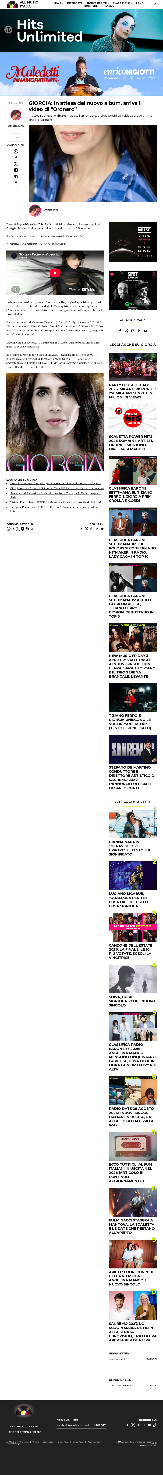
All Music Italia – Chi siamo (17, 1442)
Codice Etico (48, 1442)
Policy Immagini (94, 1442)
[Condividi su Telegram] (16, 170)
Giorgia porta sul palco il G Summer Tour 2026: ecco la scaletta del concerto (57, 488)
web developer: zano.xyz (148, 1445)
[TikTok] (155, 1425)
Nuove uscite (97, 3)
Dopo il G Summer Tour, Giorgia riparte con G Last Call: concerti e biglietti (55, 483)
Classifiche (121, 3)
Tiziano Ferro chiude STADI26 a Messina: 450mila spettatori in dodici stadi (55, 502)
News (57, 3)
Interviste (75, 3)
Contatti (35, 1442)
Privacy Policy (63, 1442)
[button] (16, 176)
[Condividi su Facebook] (16, 157)
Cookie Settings (13, 1444)
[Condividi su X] (16, 164)
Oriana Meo (16, 126)
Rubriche (91, 5)
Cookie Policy (78, 1442)
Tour (139, 3)
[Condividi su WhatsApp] (16, 151)
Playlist (110, 5)
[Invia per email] (16, 182)
